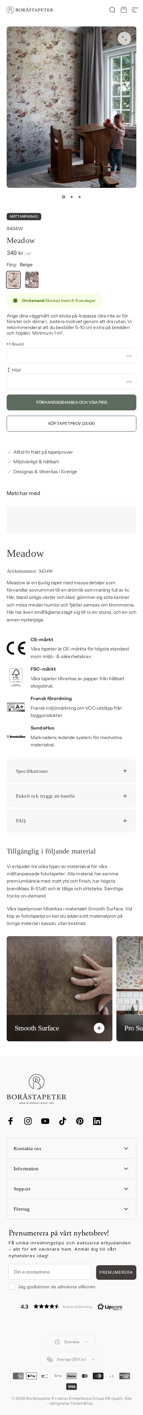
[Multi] (32, 279)
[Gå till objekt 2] (71, 197)
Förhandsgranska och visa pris (71, 402)
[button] (71, 1306)
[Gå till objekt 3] (79, 197)
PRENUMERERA (116, 1272)
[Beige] (13, 279)
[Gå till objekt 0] (64, 197)
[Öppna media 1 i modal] (124, 38)
